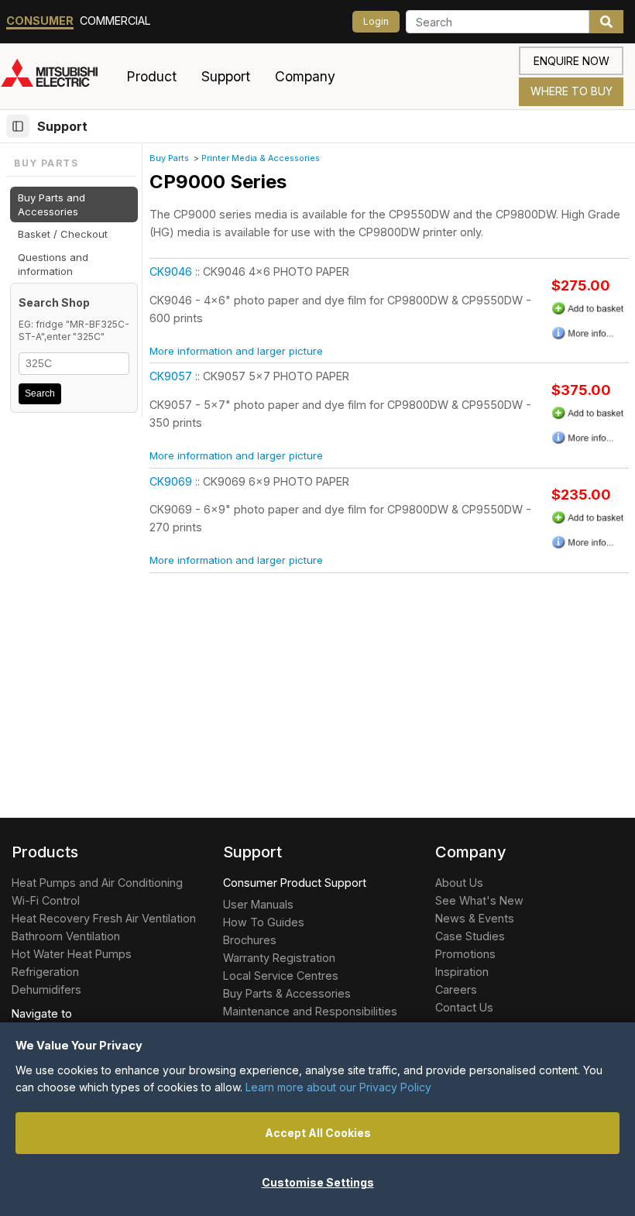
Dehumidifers (46, 989)
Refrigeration (45, 971)
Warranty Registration (279, 957)
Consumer (40, 20)
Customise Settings (318, 1182)
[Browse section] (17, 126)
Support (62, 126)
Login (376, 21)
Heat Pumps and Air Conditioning (97, 882)
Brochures (249, 939)
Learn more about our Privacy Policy (338, 1087)
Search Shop (54, 302)
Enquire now (571, 60)
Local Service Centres (280, 975)
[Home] (57, 77)
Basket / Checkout (63, 234)
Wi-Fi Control (46, 900)
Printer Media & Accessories (260, 158)
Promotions (465, 953)
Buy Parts (169, 158)
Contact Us (464, 1007)
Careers (456, 989)
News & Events (474, 918)
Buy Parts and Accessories (51, 204)
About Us (459, 882)
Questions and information (53, 264)
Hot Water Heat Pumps (72, 953)
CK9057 (170, 376)
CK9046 (170, 271)
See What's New (479, 900)
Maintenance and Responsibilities (310, 1011)
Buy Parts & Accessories (287, 993)
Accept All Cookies (318, 1132)
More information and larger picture (236, 351)
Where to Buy (571, 91)
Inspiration (462, 971)
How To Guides (263, 922)
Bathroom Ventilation (66, 936)
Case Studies (470, 936)
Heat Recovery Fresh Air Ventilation (104, 918)
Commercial (115, 20)
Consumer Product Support (294, 882)
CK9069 (170, 481)
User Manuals (258, 904)
